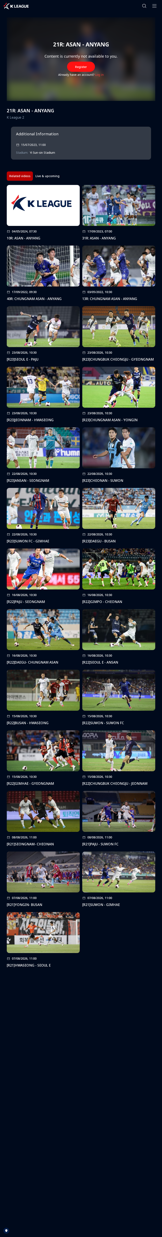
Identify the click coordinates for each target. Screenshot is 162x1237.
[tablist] (34, 176)
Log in (99, 75)
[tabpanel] (81, 577)
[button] (144, 6)
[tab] (20, 176)
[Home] (16, 6)
